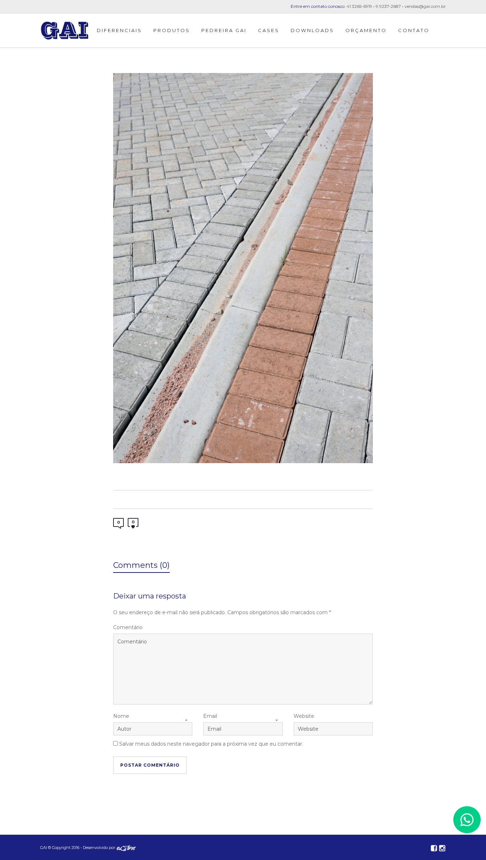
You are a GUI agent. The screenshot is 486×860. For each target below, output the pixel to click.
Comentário (128, 627)
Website (304, 716)
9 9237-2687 (388, 6)
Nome (121, 716)
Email (210, 716)
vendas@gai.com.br (425, 6)
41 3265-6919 (359, 6)
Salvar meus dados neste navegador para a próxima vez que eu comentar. (211, 744)
